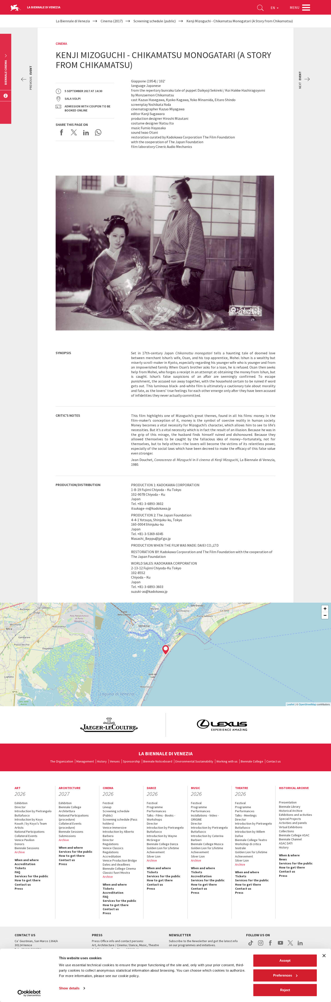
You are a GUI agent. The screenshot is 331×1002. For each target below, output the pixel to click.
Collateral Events (26, 836)
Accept (284, 960)
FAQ (17, 872)
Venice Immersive (115, 828)
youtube (280, 945)
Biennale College (252, 761)
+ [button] (325, 608)
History (102, 761)
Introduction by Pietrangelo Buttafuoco (33, 813)
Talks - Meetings (246, 815)
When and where (27, 860)
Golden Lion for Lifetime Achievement (163, 850)
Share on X (74, 132)
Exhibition (21, 803)
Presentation (288, 802)
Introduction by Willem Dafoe (250, 834)
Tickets (20, 868)
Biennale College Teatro (251, 840)
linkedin (300, 945)
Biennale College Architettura (70, 809)
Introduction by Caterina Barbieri (207, 838)
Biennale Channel (290, 839)
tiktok (250, 945)
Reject (285, 990)
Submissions (67, 836)
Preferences (282, 975)
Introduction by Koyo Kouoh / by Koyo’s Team (31, 821)
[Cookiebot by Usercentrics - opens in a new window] (29, 993)
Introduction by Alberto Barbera (118, 834)
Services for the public (31, 876)
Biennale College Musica (207, 844)
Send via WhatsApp (98, 132)
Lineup (107, 807)
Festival (108, 803)
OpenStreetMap (307, 704)
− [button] (325, 615)
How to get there (28, 880)
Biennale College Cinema (119, 868)
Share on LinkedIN (86, 132)
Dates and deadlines (116, 864)
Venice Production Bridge (120, 860)
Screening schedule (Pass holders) (120, 821)
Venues (115, 761)
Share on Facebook (61, 132)
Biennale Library (289, 807)
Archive (20, 852)
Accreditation (25, 864)
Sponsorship (131, 761)
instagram (260, 945)
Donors (19, 844)
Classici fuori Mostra (116, 873)
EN (273, 7)
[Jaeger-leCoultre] (109, 725)
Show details (69, 988)
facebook (270, 945)
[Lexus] (222, 725)
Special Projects (290, 819)
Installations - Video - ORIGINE (205, 817)
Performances (156, 811)
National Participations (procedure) (74, 817)
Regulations (111, 844)
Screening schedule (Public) (116, 813)
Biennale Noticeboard (157, 761)
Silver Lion (154, 856)
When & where (289, 855)
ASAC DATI (285, 843)
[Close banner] (324, 955)
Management (85, 761)
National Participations (30, 832)
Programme (155, 807)
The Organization (61, 761)
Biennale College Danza (162, 844)
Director (20, 807)
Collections (286, 831)
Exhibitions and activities (295, 815)
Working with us (227, 761)
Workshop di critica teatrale (248, 846)
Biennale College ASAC (294, 835)
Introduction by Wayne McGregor (162, 838)
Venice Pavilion (24, 840)
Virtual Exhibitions (290, 827)
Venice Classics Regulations (113, 850)
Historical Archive (290, 811)
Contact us (273, 761)
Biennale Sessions (27, 848)
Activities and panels (293, 823)
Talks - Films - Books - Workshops (161, 817)
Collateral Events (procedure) (70, 825)
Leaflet (290, 704)
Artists (19, 828)
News (283, 859)
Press (19, 889)
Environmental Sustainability (194, 761)
